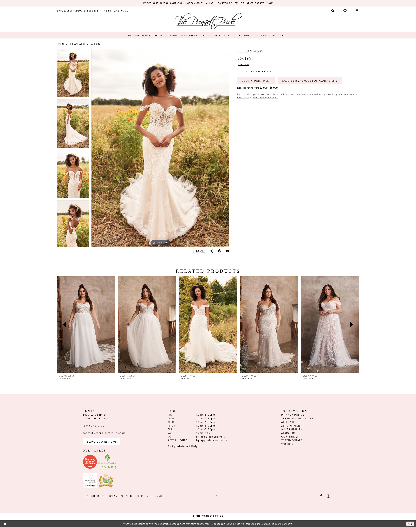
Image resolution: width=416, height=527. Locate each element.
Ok (410, 523)
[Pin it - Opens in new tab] (219, 251)
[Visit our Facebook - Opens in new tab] (321, 496)
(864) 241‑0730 (93, 425)
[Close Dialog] (5, 524)
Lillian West (77, 44)
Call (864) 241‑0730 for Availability (310, 80)
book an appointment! (265, 97)
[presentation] (86, 324)
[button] (357, 10)
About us (288, 432)
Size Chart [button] (243, 64)
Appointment (291, 425)
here (289, 523)
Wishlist (288, 443)
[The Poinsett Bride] (208, 21)
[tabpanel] (73, 74)
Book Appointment (256, 80)
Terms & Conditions (297, 418)
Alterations (291, 422)
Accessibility (292, 429)
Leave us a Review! (101, 441)
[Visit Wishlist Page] (345, 10)
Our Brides (290, 436)
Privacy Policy (293, 414)
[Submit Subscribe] (217, 496)
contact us (243, 97)
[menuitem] (78, 10)
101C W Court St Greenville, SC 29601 (97, 416)
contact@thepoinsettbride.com (104, 432)
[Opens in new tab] (90, 461)
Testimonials (292, 440)
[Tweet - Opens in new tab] (211, 251)
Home (61, 44)
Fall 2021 (96, 44)
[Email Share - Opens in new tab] (227, 251)
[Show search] (333, 10)
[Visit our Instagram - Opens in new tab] (328, 496)
